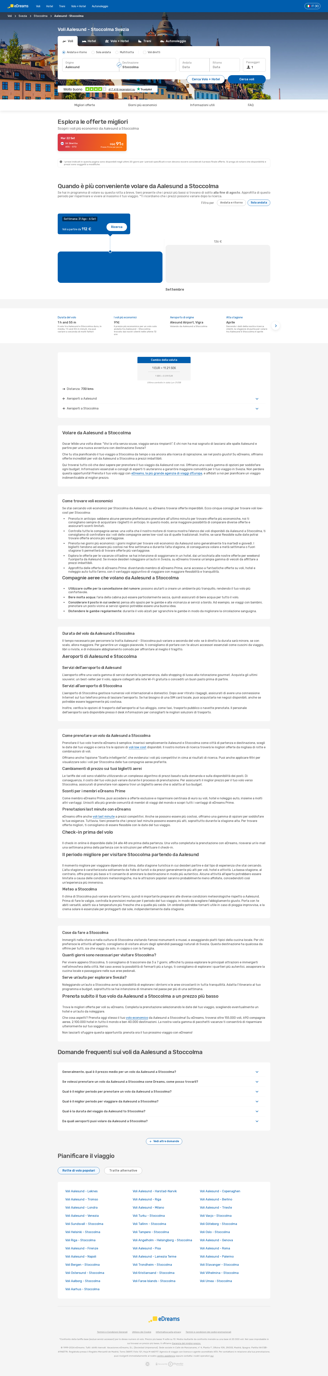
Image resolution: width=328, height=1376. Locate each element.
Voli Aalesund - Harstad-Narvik (155, 1191)
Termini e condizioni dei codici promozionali (208, 1332)
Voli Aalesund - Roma (215, 1248)
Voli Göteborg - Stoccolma (218, 1224)
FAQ (251, 105)
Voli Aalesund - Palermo (217, 1256)
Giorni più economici (142, 105)
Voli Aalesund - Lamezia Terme (154, 1256)
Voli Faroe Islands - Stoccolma (154, 1281)
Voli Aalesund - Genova (216, 1240)
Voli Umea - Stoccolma (216, 1281)
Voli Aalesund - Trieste (216, 1207)
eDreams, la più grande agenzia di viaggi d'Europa (166, 473)
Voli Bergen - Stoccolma (82, 1264)
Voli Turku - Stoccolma (149, 1216)
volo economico (137, 1018)
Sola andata (259, 202)
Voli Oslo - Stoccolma (215, 1232)
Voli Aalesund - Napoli (80, 1256)
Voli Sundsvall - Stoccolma (84, 1224)
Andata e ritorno (231, 202)
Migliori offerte (84, 105)
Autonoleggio (100, 6)
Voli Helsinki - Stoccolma (82, 1232)
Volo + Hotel (78, 6)
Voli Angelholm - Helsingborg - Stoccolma (162, 1240)
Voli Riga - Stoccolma (80, 1240)
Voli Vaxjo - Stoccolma (216, 1216)
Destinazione (130, 62)
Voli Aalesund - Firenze (81, 1248)
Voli (38, 6)
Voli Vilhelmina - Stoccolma (219, 1273)
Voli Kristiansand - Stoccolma (153, 1273)
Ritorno (217, 62)
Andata (187, 62)
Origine (69, 62)
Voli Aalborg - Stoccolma (82, 1281)
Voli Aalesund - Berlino (216, 1199)
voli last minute (104, 816)
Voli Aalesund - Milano (148, 1207)
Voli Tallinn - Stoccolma (149, 1224)
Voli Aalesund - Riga (147, 1199)
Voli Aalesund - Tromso (81, 1199)
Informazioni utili (202, 105)
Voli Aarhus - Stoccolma (82, 1289)
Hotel (49, 6)
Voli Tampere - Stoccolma (151, 1232)
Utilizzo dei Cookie (141, 1332)
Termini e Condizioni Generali (112, 1332)
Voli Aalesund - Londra (81, 1207)
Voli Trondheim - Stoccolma (152, 1264)
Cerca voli (246, 79)
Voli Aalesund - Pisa (147, 1248)
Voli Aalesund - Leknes (81, 1191)
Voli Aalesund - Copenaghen (220, 1191)
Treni (62, 6)
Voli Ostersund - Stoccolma (84, 1273)
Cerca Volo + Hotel (206, 79)
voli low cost (137, 747)
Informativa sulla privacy (168, 1332)
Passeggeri (253, 62)
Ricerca (116, 227)
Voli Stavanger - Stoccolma (219, 1264)
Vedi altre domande (166, 1141)
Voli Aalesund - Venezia (82, 1216)
